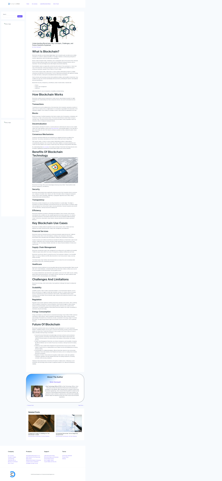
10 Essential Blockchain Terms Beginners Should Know (67, 434)
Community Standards (67, 455)
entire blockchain (55, 128)
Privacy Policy (65, 457)
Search (4, 14)
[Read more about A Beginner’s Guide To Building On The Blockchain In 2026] (41, 423)
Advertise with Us (12, 460)
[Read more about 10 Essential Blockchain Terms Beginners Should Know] (69, 423)
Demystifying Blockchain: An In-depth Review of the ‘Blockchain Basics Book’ (33, 457)
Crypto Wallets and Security (50, 461)
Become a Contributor (13, 461)
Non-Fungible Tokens (49, 460)
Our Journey (11, 455)
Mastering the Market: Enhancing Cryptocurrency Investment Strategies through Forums (33, 462)
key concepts (46, 146)
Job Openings (11, 458)
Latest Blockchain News (49, 455)
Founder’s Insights (12, 457)
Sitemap (64, 458)
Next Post (81, 405)
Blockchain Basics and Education (34, 436)
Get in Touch (11, 463)
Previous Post (30, 405)
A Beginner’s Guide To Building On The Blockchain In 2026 (38, 434)
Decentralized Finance (49, 458)
